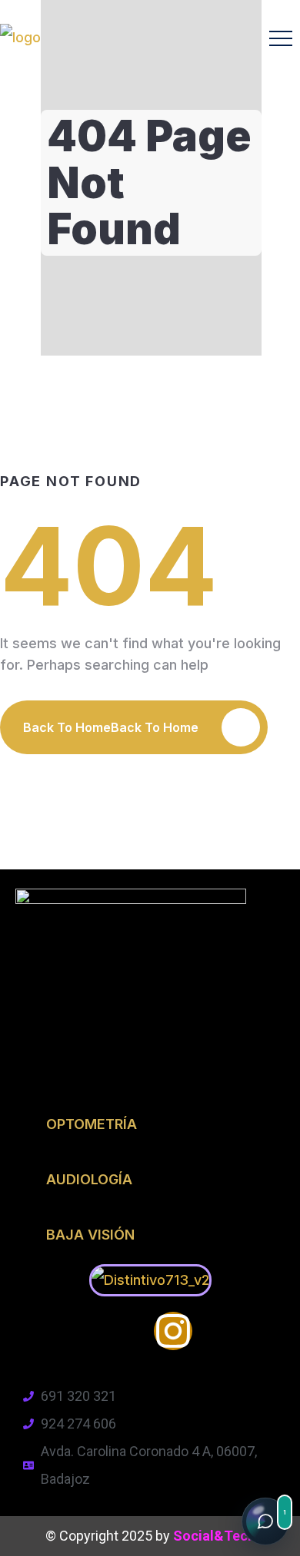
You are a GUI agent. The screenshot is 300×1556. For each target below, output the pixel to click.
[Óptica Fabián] (20, 37)
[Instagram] (173, 1331)
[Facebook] (127, 1331)
